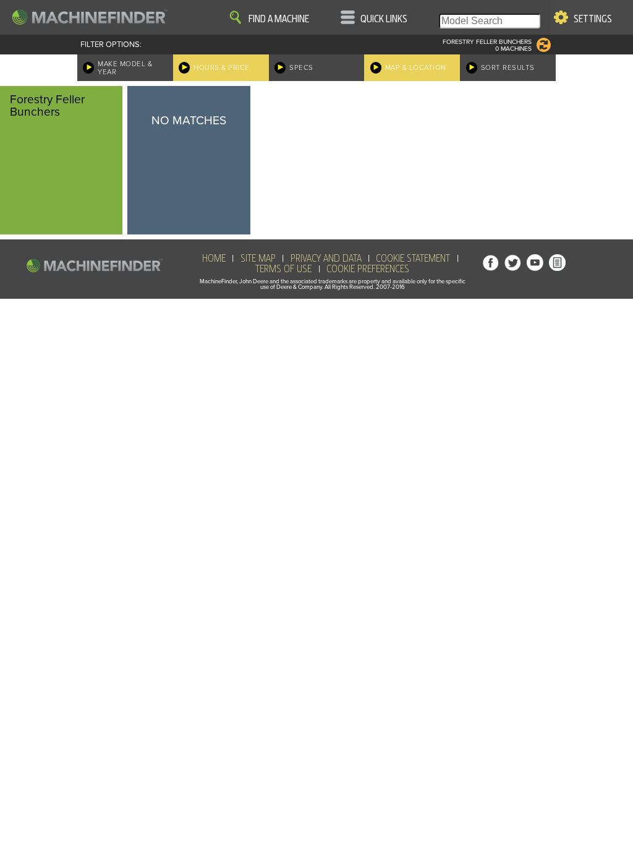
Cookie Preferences (367, 269)
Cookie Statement (413, 258)
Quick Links (383, 19)
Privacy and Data (326, 258)
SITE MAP (258, 258)
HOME (214, 258)
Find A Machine (279, 19)
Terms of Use (283, 269)
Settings (593, 19)
